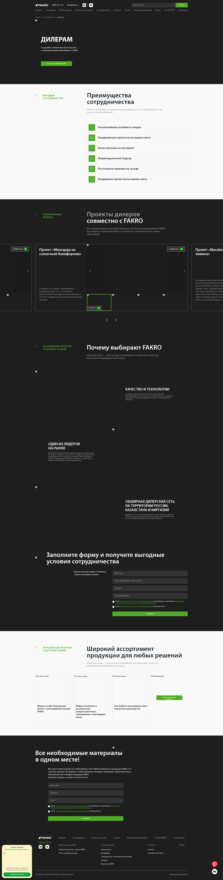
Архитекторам (106, 850)
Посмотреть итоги (17, 874)
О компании (183, 10)
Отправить (150, 614)
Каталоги (151, 850)
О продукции (50, 10)
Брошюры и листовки (155, 853)
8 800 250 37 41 (58, 5)
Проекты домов (65, 10)
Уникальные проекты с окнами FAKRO (71, 850)
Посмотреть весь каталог (169, 698)
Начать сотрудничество (56, 63)
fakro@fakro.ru (73, 5)
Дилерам (104, 860)
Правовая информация (148, 603)
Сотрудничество (49, 17)
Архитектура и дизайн (67, 845)
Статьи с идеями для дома (67, 853)
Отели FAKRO (169, 10)
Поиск (181, 5)
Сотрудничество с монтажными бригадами (116, 857)
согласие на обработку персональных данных (136, 601)
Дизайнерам (105, 853)
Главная (38, 10)
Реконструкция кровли (143, 10)
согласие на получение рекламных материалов (136, 606)
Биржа (158, 10)
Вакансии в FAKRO (107, 864)
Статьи (127, 10)
